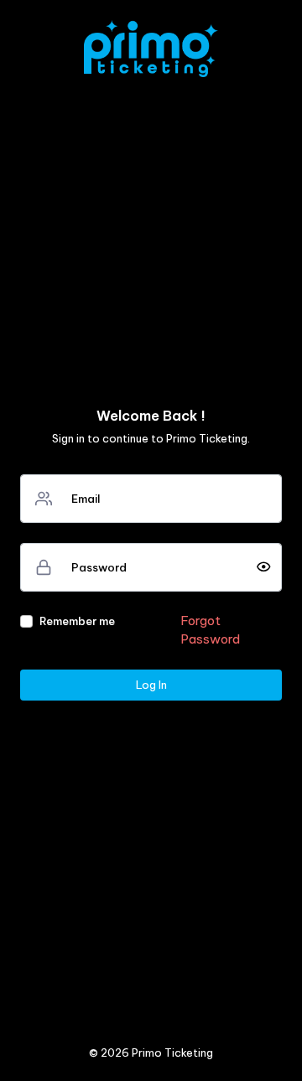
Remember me (77, 621)
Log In (151, 684)
